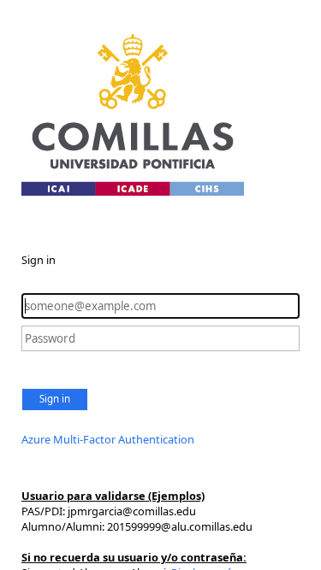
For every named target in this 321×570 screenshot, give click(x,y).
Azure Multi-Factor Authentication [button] (107, 439)
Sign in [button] (54, 398)
